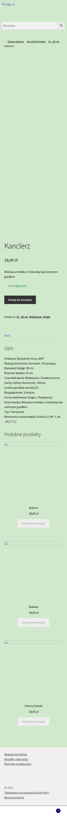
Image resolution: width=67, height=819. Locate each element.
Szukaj (33, 812)
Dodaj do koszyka (20, 300)
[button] (33, 14)
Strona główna (16, 41)
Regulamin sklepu (15, 754)
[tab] (33, 335)
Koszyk (52, 809)
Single (46, 316)
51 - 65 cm (53, 41)
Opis (7, 335)
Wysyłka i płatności (16, 759)
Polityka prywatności (17, 764)
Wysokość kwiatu (36, 41)
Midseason (35, 316)
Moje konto (11, 812)
